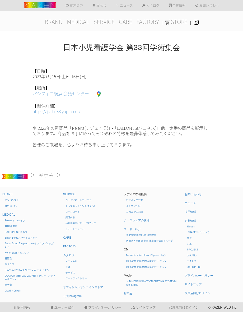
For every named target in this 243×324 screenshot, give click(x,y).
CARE (125, 22)
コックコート (72, 211)
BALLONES (16, 232)
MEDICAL (78, 22)
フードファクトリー (76, 278)
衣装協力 (76, 5)
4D (11, 226)
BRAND (54, 22)
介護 (67, 266)
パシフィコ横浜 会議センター (61, 94)
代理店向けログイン (197, 293)
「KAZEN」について (198, 232)
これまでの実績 (134, 211)
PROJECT (192, 249)
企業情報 (179, 5)
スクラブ (9, 264)
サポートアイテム (74, 229)
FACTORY (147, 22)
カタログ (152, 5)
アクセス (191, 261)
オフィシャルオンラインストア (83, 287)
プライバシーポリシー (199, 275)
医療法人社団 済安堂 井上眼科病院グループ (149, 240)
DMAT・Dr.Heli (12, 290)
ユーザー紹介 (132, 229)
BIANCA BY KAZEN (27, 270)
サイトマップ (193, 284)
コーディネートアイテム (78, 200)
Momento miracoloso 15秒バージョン (146, 255)
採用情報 (190, 211)
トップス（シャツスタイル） (80, 206)
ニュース (126, 5)
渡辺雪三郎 (11, 206)
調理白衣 (70, 217)
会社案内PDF (194, 266)
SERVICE (104, 22)
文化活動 (191, 255)
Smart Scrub (21, 237)
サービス (70, 272)
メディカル (71, 261)
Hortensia (17, 252)
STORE (179, 22)
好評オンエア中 (134, 200)
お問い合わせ (208, 5)
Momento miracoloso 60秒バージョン (146, 266)
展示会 (101, 5)
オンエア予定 (133, 206)
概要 (189, 238)
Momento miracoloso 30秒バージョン (146, 261)
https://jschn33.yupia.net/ (56, 111)
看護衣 (8, 258)
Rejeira (15, 220)
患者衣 (8, 284)
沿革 (189, 243)
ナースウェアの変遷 (137, 220)
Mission (191, 226)
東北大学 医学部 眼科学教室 (141, 234)
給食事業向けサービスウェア (80, 223)
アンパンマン (12, 200)
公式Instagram (72, 296)
